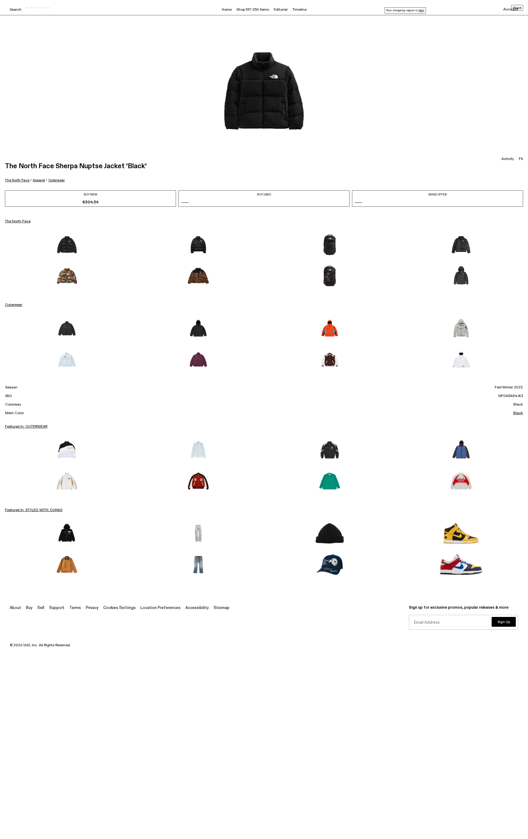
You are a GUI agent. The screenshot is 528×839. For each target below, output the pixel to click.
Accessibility (197, 608)
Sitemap (221, 608)
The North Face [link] (18, 221)
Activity (507, 159)
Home (227, 10)
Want (517, 8)
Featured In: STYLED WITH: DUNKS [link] (33, 510)
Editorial (281, 10)
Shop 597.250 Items (253, 10)
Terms (75, 608)
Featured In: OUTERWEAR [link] (26, 427)
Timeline (299, 10)
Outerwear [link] (13, 305)
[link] (67, 244)
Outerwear (56, 180)
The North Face (17, 180)
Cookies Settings (119, 608)
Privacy (92, 608)
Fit (521, 159)
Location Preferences (161, 608)
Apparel (39, 180)
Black (518, 413)
